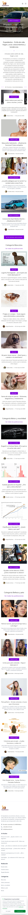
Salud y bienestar (14, 177)
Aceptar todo (20, 911)
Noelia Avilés (4, 867)
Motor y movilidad (14, 20)
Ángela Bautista (5, 872)
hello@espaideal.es (8, 829)
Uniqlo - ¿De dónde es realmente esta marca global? (14, 845)
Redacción (4, 863)
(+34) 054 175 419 (7, 827)
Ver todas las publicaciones (14, 248)
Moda (2, 890)
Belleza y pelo (14, 96)
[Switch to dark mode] (22, 3)
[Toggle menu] (25, 3)
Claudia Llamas (5, 869)
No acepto (8, 911)
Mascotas (14, 269)
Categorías (4, 876)
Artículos (4, 833)
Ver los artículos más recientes (14, 237)
